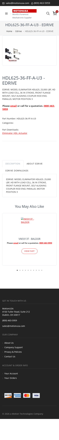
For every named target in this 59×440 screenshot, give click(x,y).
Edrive (18, 31)
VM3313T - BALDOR (29, 239)
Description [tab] (12, 163)
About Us (9, 342)
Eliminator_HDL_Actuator (14, 133)
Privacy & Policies (13, 351)
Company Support (13, 347)
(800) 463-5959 (42, 3)
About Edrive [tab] (35, 163)
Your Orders (10, 378)
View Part (29, 251)
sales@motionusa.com (17, 3)
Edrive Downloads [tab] (16, 170)
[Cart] (55, 13)
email (13, 105)
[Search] (48, 13)
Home (9, 31)
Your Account (11, 373)
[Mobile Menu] (6, 13)
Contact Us (9, 356)
